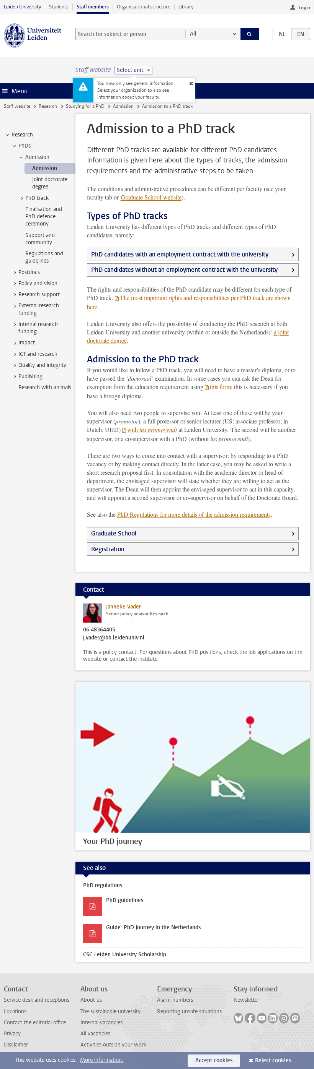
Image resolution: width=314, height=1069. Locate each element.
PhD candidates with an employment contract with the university (179, 254)
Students (59, 6)
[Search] (249, 34)
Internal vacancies (101, 1022)
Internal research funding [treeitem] (38, 328)
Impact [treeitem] (26, 342)
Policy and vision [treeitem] (37, 283)
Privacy (12, 1033)
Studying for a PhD (85, 106)
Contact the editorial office (35, 1022)
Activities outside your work (113, 1044)
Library (185, 6)
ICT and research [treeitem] (37, 354)
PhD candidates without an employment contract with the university (184, 270)
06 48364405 (99, 629)
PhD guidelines (124, 900)
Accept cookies (213, 1060)
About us (91, 1000)
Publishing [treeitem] (30, 376)
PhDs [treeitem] (24, 145)
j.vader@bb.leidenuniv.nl (113, 637)
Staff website (17, 106)
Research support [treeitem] (39, 294)
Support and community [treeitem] (40, 239)
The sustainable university (110, 1011)
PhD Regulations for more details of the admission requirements (194, 514)
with (152, 429)
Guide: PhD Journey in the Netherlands (153, 927)
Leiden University (22, 6)
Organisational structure (143, 6)
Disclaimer (16, 1044)
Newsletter (246, 1000)
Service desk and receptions (36, 1000)
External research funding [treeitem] (38, 309)
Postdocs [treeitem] (29, 272)
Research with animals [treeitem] (44, 387)
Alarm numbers (175, 1000)
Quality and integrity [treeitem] (42, 365)
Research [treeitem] (22, 134)
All (193, 33)
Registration (107, 549)
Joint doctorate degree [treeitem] (49, 183)
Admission (123, 106)
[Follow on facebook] (250, 1018)
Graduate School (151, 197)
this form (220, 387)
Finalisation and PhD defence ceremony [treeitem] (43, 217)
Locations (15, 1011)
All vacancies (95, 1033)
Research (48, 106)
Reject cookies (273, 1060)
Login (304, 8)
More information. (101, 1060)
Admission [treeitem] (37, 157)
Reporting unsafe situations (189, 1011)
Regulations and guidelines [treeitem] (44, 257)
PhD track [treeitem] (37, 198)
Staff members (93, 6)
